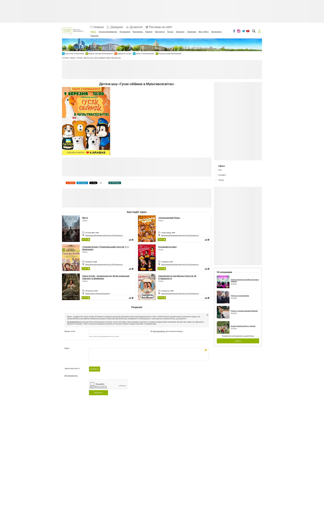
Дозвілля (136, 27)
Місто (85, 218)
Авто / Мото (204, 32)
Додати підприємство (108, 32)
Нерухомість (138, 32)
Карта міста (160, 32)
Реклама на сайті (160, 27)
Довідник (116, 27)
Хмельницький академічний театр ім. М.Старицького (104, 235)
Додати (238, 341)
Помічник (94, 36)
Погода (170, 32)
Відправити (98, 393)
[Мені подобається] (130, 240)
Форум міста (216, 32)
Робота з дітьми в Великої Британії (244, 311)
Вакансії (149, 32)
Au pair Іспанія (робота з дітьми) (243, 326)
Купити (84, 239)
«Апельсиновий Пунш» (169, 218)
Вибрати (95, 369)
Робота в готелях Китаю (240, 296)
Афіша (93, 32)
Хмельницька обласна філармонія (97, 293)
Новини (99, 27)
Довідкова (191, 32)
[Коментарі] (132, 240)
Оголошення (125, 32)
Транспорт (180, 32)
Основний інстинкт (167, 247)
